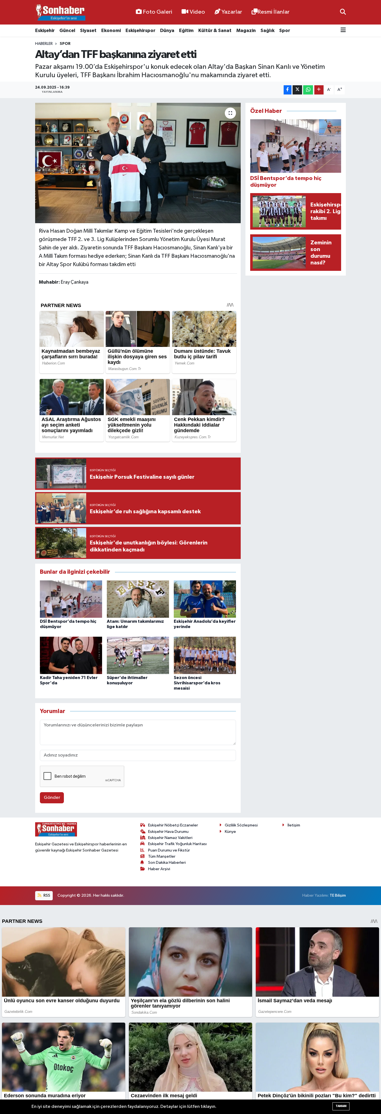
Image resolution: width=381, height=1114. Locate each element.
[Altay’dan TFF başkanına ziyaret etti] (138, 163)
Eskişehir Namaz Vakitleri (170, 838)
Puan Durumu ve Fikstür (169, 850)
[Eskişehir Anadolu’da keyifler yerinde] (205, 599)
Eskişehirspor (140, 30)
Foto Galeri (157, 12)
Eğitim (186, 30)
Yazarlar (231, 12)
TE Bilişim (338, 895)
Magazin (246, 30)
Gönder (52, 797)
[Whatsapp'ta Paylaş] (308, 89)
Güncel (67, 30)
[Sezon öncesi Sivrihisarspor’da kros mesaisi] (205, 655)
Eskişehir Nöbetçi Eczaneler (173, 825)
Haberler (44, 44)
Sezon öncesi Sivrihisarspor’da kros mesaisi (197, 682)
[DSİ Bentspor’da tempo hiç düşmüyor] (71, 599)
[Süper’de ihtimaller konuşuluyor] (138, 655)
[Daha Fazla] (319, 89)
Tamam (341, 1106)
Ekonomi (111, 30)
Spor (284, 30)
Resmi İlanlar (273, 12)
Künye (230, 832)
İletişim (294, 825)
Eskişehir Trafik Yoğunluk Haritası (177, 844)
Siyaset (88, 30)
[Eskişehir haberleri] (60, 12)
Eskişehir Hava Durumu (168, 832)
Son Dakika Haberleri (167, 862)
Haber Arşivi (159, 869)
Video (197, 12)
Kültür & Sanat (215, 30)
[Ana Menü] (343, 31)
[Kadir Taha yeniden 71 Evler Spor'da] (71, 655)
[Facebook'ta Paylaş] (287, 89)
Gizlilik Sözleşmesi (241, 825)
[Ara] (343, 12)
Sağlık (267, 30)
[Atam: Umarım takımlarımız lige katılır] (138, 599)
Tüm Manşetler (161, 856)
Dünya (167, 30)
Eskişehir (45, 30)
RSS (46, 895)
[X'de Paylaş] (297, 89)
